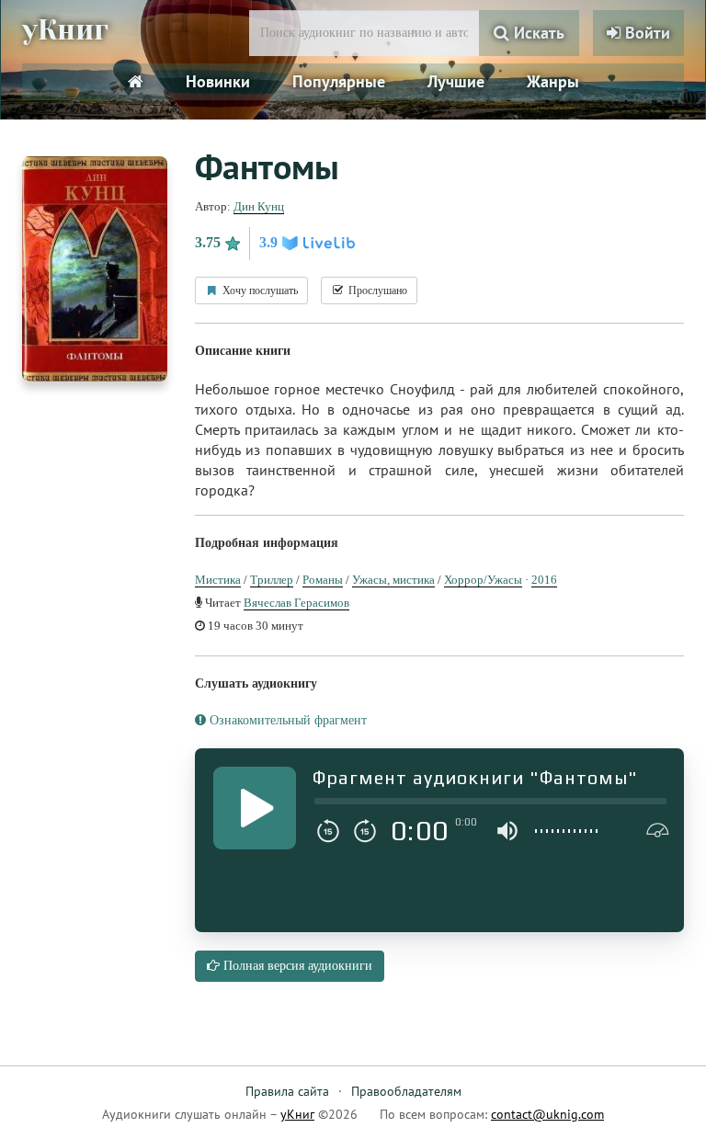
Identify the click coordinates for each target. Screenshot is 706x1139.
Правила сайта (287, 1091)
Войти (645, 32)
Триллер (271, 580)
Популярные (338, 81)
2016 (544, 580)
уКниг (65, 30)
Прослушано (376, 290)
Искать (536, 32)
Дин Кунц (258, 206)
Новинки (218, 81)
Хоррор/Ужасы (483, 580)
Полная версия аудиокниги (296, 966)
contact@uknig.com (547, 1114)
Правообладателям (406, 1091)
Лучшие (455, 81)
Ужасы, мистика (393, 580)
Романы (322, 580)
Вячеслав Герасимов (296, 602)
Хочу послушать (259, 290)
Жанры (553, 81)
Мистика (218, 580)
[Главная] (135, 81)
